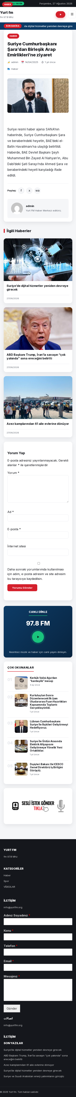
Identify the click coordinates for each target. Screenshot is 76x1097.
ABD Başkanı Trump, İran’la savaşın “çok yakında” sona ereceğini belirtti (36, 356)
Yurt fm (6, 12)
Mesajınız (12, 976)
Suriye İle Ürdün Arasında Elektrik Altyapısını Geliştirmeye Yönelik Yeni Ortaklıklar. (46, 746)
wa (37, 190)
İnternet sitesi (16, 546)
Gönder (12, 1008)
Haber (13, 36)
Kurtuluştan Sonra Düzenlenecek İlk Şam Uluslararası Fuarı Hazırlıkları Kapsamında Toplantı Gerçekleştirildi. (48, 701)
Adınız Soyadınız (17, 915)
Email (9, 961)
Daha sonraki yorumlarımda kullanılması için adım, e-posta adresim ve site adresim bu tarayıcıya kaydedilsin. (36, 574)
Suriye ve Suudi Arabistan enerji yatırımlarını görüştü (34, 1076)
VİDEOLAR (9, 886)
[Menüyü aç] (72, 14)
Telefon (11, 946)
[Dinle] (38, 637)
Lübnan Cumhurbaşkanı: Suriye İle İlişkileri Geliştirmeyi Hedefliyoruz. (49, 724)
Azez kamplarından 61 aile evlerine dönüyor (38, 424)
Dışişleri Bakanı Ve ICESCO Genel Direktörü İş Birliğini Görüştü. (46, 767)
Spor (6, 881)
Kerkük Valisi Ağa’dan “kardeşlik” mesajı (43, 679)
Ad (10, 512)
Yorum (13, 473)
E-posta (14, 529)
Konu (8, 930)
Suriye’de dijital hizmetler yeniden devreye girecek (33, 1049)
